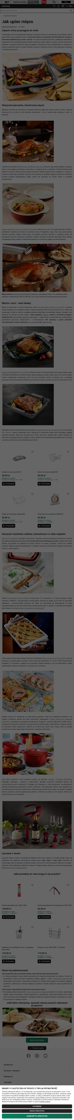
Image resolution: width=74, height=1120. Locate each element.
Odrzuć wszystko (37, 1111)
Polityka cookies (44, 1102)
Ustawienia (37, 1106)
